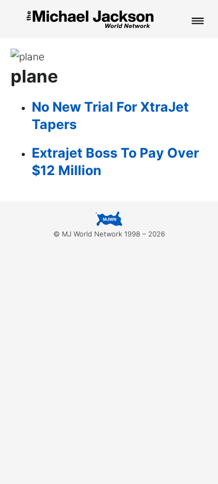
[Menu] (197, 22)
